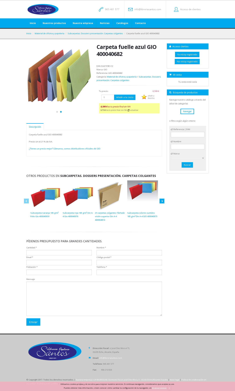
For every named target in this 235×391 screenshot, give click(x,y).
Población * (32, 267)
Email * (29, 257)
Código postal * (104, 257)
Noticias (105, 23)
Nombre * (101, 247)
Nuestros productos (54, 23)
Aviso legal (174, 379)
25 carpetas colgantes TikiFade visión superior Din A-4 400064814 (110, 216)
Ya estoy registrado (187, 54)
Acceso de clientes (190, 9)
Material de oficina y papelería (49, 33)
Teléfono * (102, 267)
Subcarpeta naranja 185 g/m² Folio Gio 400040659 (44, 214)
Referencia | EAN (181, 129)
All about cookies (159, 388)
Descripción (35, 126)
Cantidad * (31, 247)
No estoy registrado (187, 61)
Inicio (33, 23)
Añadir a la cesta (124, 97)
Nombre (177, 141)
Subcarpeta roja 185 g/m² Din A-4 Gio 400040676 (78, 214)
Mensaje (30, 279)
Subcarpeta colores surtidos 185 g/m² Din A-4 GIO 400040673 (142, 214)
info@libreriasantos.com (147, 9)
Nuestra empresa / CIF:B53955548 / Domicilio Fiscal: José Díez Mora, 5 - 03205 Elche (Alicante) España (122, 379)
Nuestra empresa (83, 23)
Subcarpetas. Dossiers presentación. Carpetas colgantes (95, 33)
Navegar (187, 111)
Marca (176, 153)
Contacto (140, 23)
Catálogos (122, 23)
